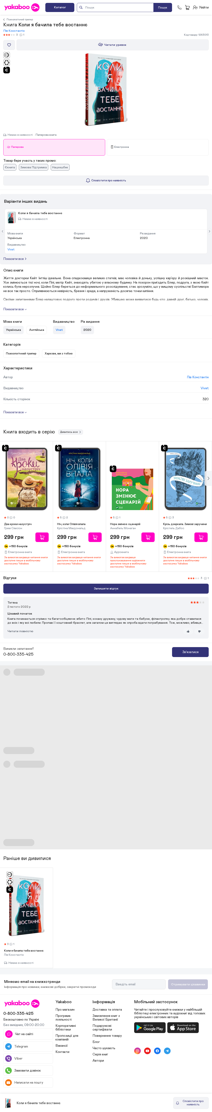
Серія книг (100, 1054)
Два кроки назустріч (18, 524)
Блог (96, 1042)
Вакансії (61, 1045)
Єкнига (10, 167)
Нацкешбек (60, 167)
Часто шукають (104, 1048)
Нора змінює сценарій (125, 524)
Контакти (62, 1052)
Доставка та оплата (107, 1009)
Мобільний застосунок (156, 1002)
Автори (98, 1060)
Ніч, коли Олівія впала (71, 524)
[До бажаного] (9, 45)
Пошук (162, 7)
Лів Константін (14, 30)
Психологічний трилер (20, 19)
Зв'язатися (190, 652)
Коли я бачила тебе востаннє (24, 950)
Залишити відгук (106, 588)
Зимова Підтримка (33, 167)
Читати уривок (115, 44)
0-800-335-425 (18, 654)
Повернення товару (107, 1035)
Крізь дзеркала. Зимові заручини (185, 524)
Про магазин (65, 1009)
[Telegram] (167, 1051)
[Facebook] (157, 1051)
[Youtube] (147, 1051)
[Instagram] (137, 1051)
